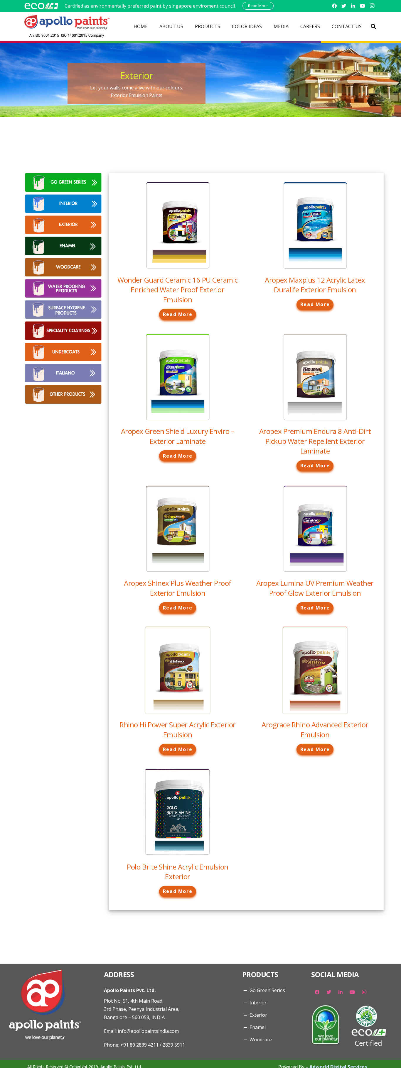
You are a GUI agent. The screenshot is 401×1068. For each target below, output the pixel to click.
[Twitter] (343, 6)
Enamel (258, 1027)
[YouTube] (362, 6)
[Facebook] (334, 6)
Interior (258, 1002)
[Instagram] (372, 6)
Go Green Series (267, 990)
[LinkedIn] (353, 6)
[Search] (373, 26)
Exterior (258, 1015)
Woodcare (261, 1039)
